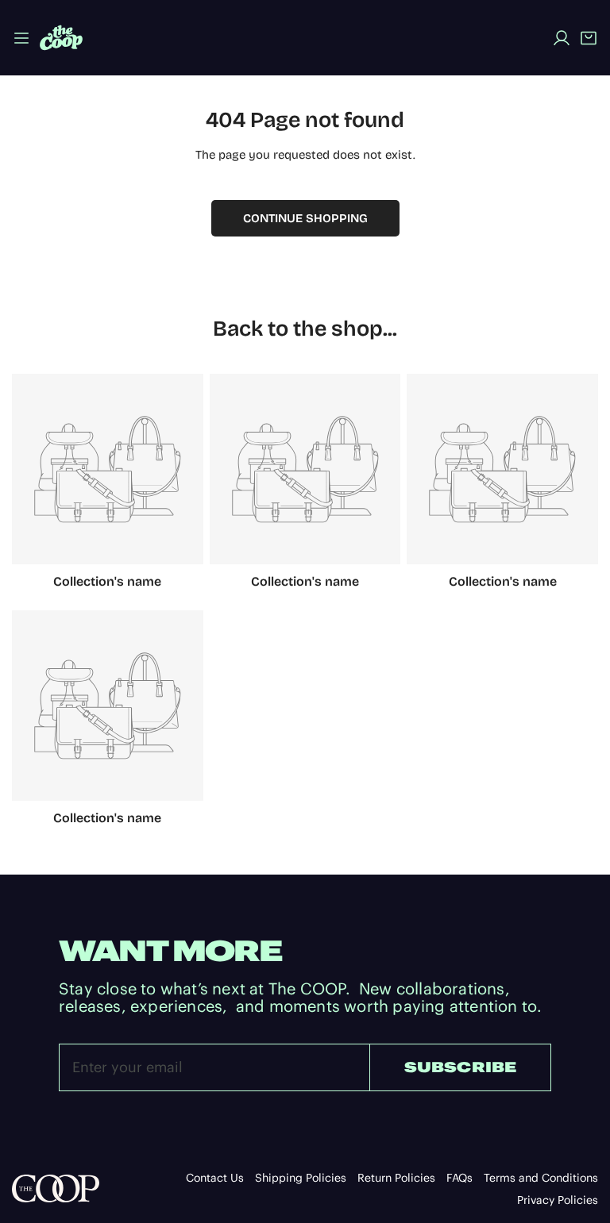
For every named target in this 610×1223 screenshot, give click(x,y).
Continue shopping (305, 218)
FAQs (459, 1177)
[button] (588, 38)
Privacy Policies (557, 1200)
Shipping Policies (300, 1177)
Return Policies (396, 1177)
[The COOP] (61, 38)
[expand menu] (21, 38)
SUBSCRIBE (460, 1067)
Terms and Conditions (541, 1177)
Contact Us (215, 1177)
